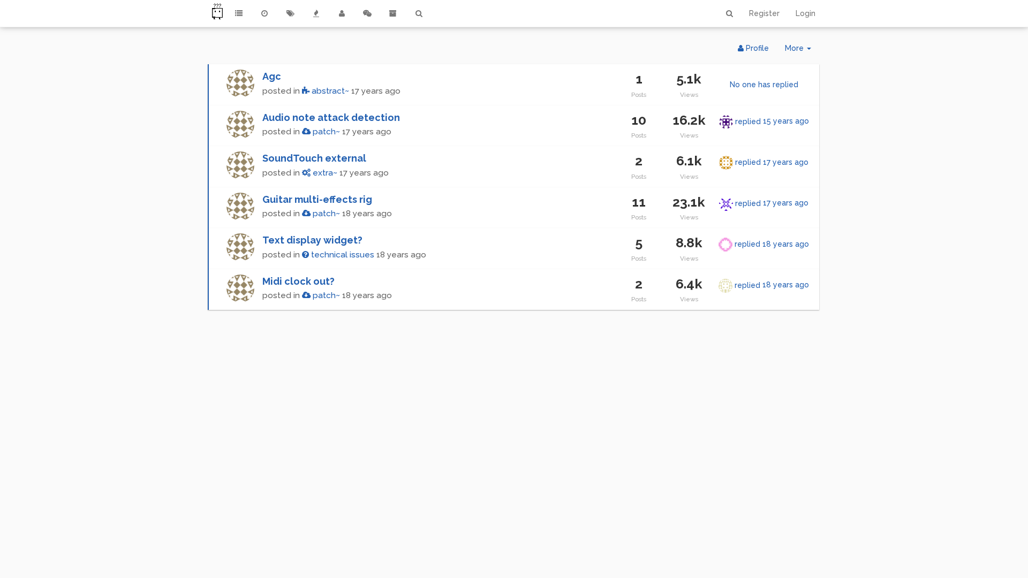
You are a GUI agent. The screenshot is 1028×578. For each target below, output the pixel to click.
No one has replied (764, 84)
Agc (271, 76)
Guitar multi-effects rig (317, 199)
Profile (756, 48)
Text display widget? (312, 240)
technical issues (341, 255)
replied (772, 121)
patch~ (325, 131)
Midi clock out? (298, 281)
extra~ (324, 173)
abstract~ (329, 91)
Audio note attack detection (331, 117)
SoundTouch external (314, 158)
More (802, 51)
